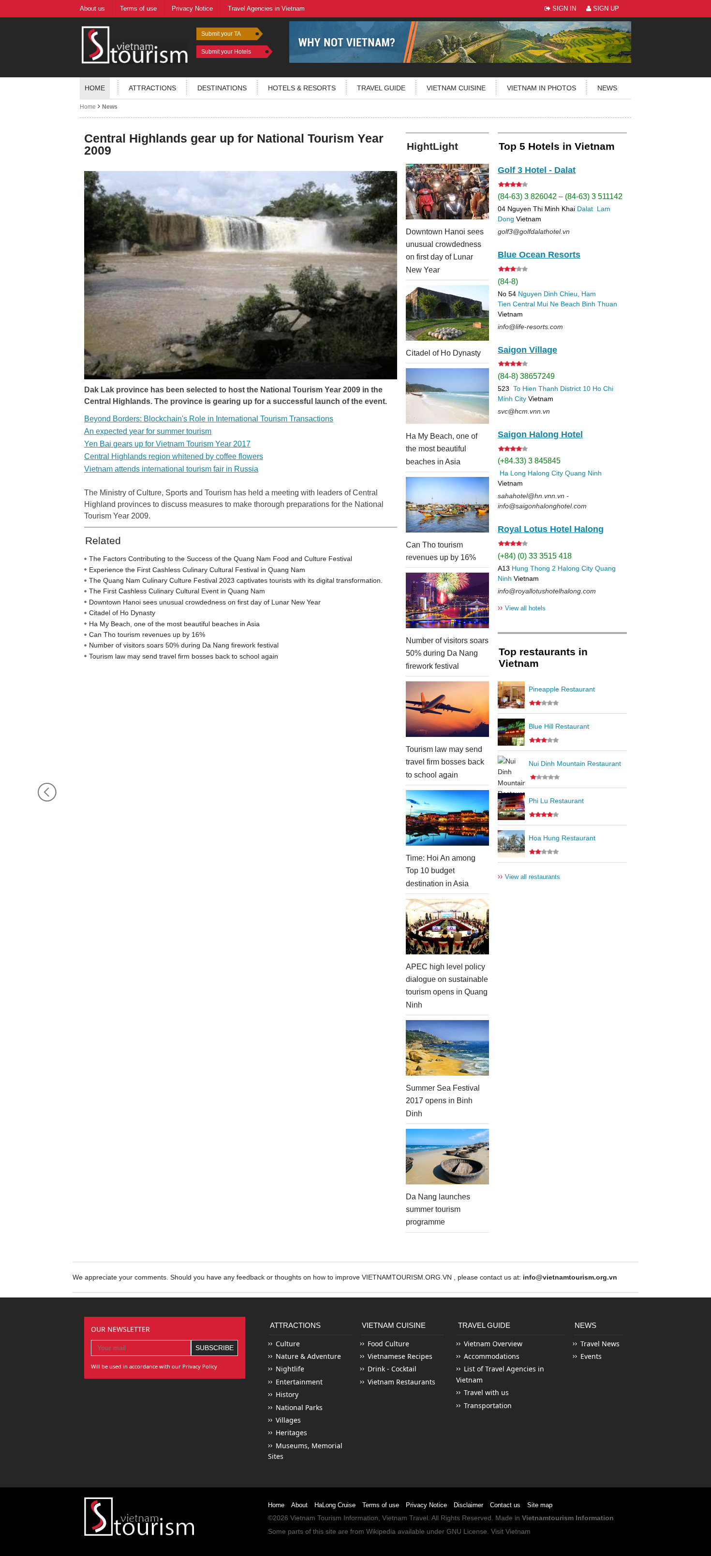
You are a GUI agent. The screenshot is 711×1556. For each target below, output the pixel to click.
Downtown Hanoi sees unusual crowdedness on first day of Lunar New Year (205, 602)
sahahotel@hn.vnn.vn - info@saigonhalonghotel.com (542, 501)
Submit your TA (221, 33)
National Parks (299, 1407)
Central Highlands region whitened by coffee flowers (173, 456)
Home (95, 88)
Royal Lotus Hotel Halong (551, 529)
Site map (539, 1505)
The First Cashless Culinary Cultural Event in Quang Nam (177, 591)
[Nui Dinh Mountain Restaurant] (511, 769)
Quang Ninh (583, 473)
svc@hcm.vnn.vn (524, 411)
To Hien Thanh (534, 388)
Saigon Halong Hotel (540, 434)
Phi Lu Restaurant (556, 801)
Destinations (222, 88)
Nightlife (290, 1368)
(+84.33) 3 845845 (529, 461)
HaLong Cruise (335, 1505)
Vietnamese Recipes (400, 1356)
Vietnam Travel (405, 1518)
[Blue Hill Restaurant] (511, 732)
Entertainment (299, 1381)
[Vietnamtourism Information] (135, 43)
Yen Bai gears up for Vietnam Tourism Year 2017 (167, 444)
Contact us (505, 1505)
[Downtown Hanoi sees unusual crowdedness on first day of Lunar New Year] (447, 191)
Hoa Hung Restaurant (562, 838)
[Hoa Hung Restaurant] (511, 843)
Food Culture (388, 1343)
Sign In (563, 8)
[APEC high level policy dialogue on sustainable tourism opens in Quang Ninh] (447, 926)
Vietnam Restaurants (401, 1381)
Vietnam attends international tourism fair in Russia (171, 469)
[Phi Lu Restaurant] (511, 806)
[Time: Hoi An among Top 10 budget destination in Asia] (447, 818)
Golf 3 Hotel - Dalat (537, 170)
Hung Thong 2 (534, 568)
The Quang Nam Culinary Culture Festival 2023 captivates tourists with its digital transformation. (236, 580)
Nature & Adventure (308, 1356)
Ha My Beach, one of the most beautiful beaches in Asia (174, 624)
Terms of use (380, 1505)
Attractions (152, 88)
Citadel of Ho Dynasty (122, 613)
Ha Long (513, 473)
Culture (288, 1343)
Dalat (585, 209)
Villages (288, 1420)
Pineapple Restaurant (562, 689)
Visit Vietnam (511, 1531)
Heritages (291, 1432)
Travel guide (381, 88)
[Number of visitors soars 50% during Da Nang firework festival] (447, 600)
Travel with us (486, 1392)
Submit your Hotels (226, 51)
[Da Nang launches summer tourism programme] (447, 1156)
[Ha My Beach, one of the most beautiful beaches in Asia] (447, 396)
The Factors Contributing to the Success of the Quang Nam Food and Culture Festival (220, 558)
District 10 (575, 388)
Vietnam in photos (541, 88)
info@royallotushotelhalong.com (547, 591)
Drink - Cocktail (392, 1368)
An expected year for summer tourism (147, 431)
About (299, 1505)
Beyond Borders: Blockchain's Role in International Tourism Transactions (208, 419)
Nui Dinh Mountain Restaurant (575, 763)
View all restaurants (529, 876)
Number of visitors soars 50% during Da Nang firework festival (184, 645)
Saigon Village (527, 350)
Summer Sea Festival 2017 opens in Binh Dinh (443, 1101)
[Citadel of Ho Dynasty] (447, 313)
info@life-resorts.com (530, 327)
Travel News (600, 1343)
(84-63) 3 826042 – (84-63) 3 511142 (560, 196)
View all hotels (522, 608)
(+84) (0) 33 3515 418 (535, 556)
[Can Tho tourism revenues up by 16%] (447, 505)
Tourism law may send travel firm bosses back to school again (183, 656)
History (287, 1394)
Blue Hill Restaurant (559, 726)
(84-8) (508, 281)
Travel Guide (484, 1325)
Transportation (488, 1405)
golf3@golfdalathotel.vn (534, 231)
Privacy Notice (426, 1505)
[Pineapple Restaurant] (511, 694)
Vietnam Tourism (315, 1518)
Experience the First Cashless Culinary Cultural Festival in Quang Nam (197, 570)
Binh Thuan (599, 304)
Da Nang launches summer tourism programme (438, 1209)
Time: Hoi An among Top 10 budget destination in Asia (440, 871)
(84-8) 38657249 (526, 376)
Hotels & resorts (302, 88)
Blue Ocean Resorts (539, 254)
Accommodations (491, 1356)
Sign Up (605, 8)
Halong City (545, 473)
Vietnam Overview (493, 1343)
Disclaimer (468, 1505)
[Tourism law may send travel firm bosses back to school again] (447, 709)
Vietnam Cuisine (456, 88)
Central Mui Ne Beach (546, 304)
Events (591, 1356)
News (607, 88)
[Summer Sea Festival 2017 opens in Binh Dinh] (447, 1048)
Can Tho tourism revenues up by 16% (147, 634)
